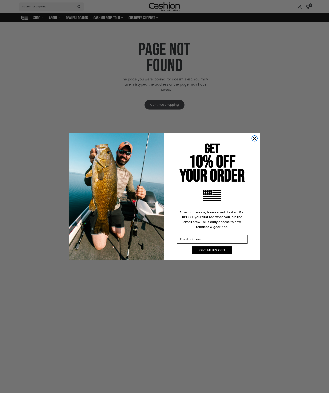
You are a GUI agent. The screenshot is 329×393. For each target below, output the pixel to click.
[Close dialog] (254, 138)
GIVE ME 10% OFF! (212, 250)
